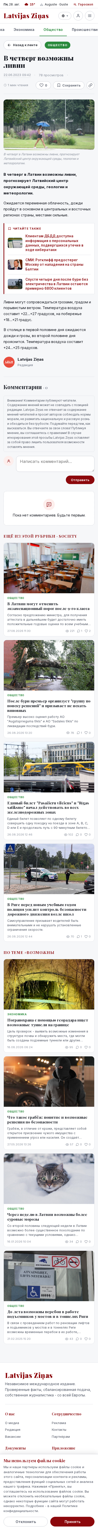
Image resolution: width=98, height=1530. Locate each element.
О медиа (12, 1423)
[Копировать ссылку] (90, 85)
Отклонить (26, 1522)
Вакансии (13, 1437)
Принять (72, 1522)
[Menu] (89, 15)
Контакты (59, 1430)
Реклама (59, 1423)
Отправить (80, 480)
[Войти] (78, 15)
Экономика (24, 29)
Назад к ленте (25, 45)
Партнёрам (61, 1437)
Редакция (12, 1430)
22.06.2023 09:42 (17, 75)
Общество (53, 29)
